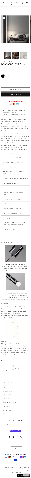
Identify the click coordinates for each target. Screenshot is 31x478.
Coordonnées (18, 470)
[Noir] (2, 76)
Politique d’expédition (8, 470)
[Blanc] (7, 76)
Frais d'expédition (11, 70)
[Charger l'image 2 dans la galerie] (15, 55)
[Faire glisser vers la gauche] (1, 55)
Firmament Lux (9, 462)
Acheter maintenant (15, 94)
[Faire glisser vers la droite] (29, 55)
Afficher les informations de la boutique (14, 114)
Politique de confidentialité (10, 467)
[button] (3, 3)
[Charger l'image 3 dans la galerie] (23, 55)
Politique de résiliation (16, 472)
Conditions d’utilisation (23, 467)
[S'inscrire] (24, 425)
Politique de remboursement (18, 464)
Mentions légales (26, 470)
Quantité (3, 80)
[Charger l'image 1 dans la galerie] (7, 55)
